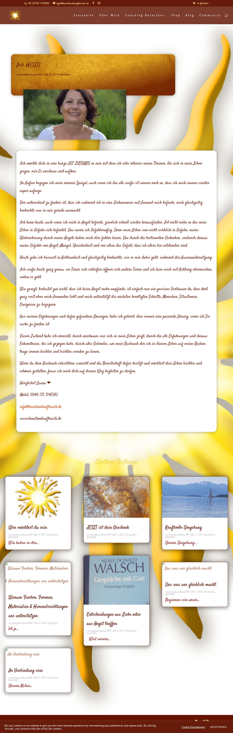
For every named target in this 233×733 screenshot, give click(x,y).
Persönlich (65, 74)
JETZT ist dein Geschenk (108, 527)
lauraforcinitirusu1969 (31, 74)
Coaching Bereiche (144, 15)
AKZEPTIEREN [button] (218, 727)
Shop (176, 15)
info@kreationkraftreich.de (41, 407)
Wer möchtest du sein (28, 527)
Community (210, 15)
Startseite (84, 15)
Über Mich (109, 15)
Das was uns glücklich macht (190, 584)
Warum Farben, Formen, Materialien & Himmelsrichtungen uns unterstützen (38, 606)
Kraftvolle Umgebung (183, 527)
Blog (190, 15)
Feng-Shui (52, 623)
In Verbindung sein (26, 670)
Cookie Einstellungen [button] (193, 727)
